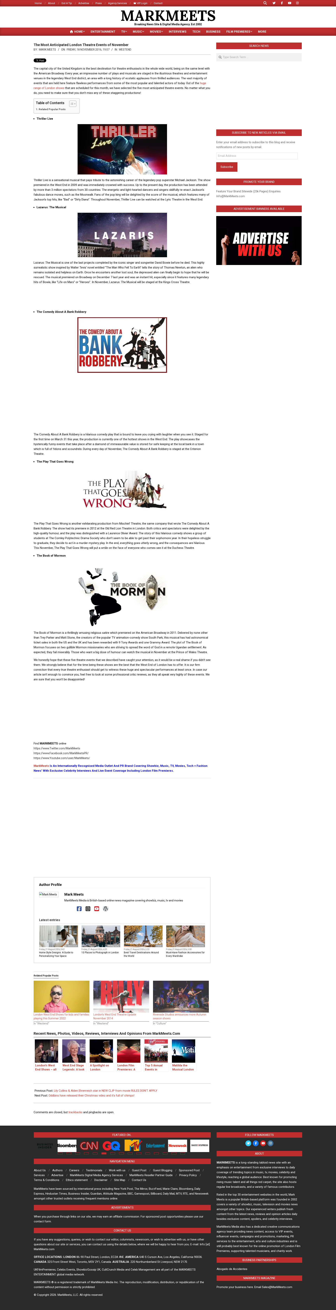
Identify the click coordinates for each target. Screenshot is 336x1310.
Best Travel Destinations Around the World (141, 954)
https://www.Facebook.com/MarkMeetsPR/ (61, 753)
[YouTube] (96, 909)
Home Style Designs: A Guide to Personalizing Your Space (56, 954)
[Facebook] (79, 909)
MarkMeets (41, 766)
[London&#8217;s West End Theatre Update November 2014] (121, 997)
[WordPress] (105, 909)
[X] (70, 909)
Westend (125, 49)
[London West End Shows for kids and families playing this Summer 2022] (61, 997)
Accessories (198, 946)
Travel (159, 946)
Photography (113, 946)
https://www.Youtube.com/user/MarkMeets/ (62, 758)
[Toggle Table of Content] (70, 103)
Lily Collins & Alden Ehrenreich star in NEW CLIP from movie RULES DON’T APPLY (105, 1090)
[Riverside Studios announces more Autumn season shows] (181, 997)
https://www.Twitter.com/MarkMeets (57, 748)
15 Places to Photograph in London (100, 952)
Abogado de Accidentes (232, 1269)
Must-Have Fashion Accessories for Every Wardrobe (185, 954)
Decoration (72, 946)
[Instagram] (88, 909)
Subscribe (226, 167)
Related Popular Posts (52, 109)
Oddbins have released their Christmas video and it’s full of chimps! (91, 1095)
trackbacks (75, 1112)
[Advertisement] (122, 296)
